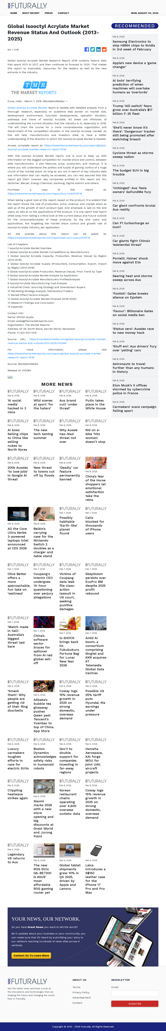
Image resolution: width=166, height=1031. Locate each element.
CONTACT (63, 13)
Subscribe (135, 1003)
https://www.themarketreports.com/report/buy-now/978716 (45, 193)
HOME (13, 13)
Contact (77, 1002)
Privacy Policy (80, 992)
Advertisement (81, 997)
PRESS (49, 13)
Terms (76, 987)
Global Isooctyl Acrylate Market (27, 107)
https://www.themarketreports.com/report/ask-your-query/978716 (49, 237)
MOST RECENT (31, 13)
